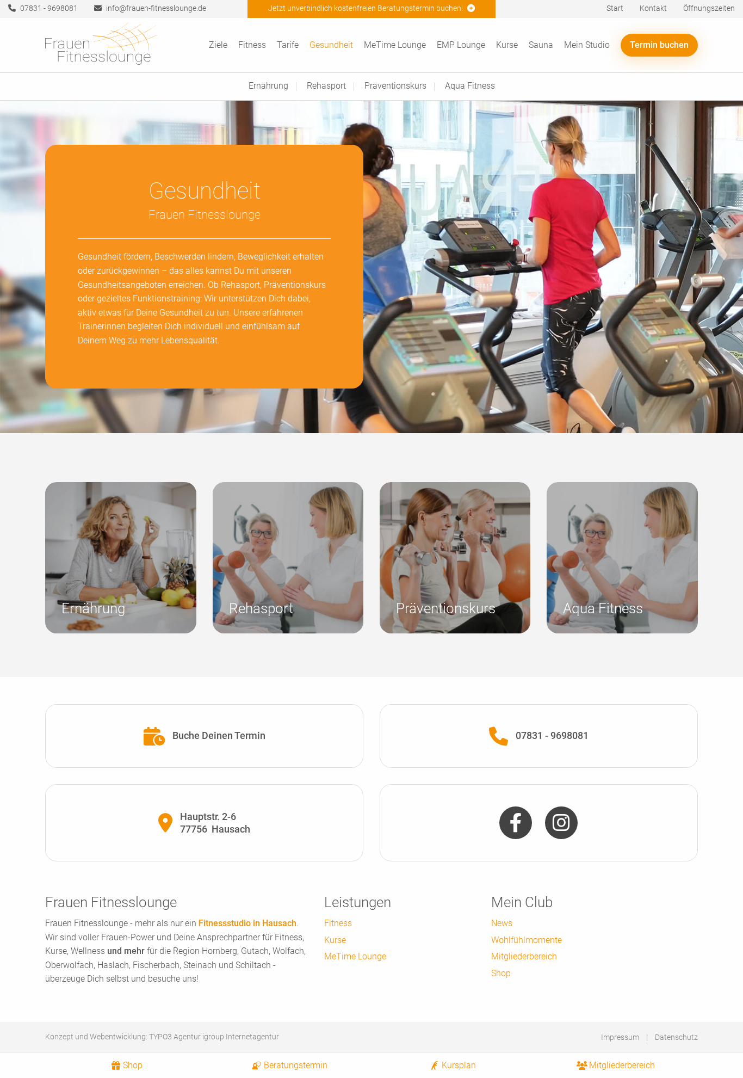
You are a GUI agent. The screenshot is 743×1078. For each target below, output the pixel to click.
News (501, 923)
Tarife (288, 45)
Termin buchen (659, 45)
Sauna (541, 45)
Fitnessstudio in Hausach (247, 923)
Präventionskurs (395, 86)
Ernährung (268, 86)
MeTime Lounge (395, 45)
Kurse (507, 45)
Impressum (620, 1037)
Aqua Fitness (470, 86)
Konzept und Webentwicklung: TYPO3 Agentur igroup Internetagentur (162, 1036)
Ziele (218, 45)
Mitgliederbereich (524, 956)
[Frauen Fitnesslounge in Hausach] (101, 49)
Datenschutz (676, 1037)
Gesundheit (331, 45)
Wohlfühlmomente (526, 940)
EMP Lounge (461, 45)
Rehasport (326, 86)
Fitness (252, 45)
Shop (501, 973)
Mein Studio (587, 45)
